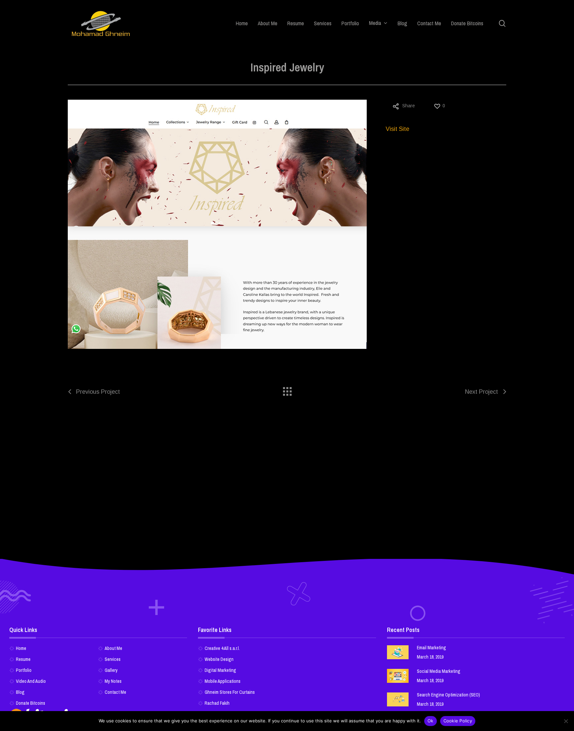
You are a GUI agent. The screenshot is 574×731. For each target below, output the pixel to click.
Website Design (219, 659)
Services (113, 659)
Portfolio (24, 670)
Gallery (111, 670)
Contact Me (115, 692)
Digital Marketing (220, 670)
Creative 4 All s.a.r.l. (222, 648)
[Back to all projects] (287, 389)
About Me (113, 648)
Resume (23, 659)
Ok (430, 720)
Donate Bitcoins (30, 703)
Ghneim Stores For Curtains (230, 692)
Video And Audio (31, 681)
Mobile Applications (222, 681)
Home (21, 648)
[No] (565, 721)
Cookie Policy (457, 720)
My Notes (113, 681)
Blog (20, 692)
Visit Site (397, 129)
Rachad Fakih (217, 703)
